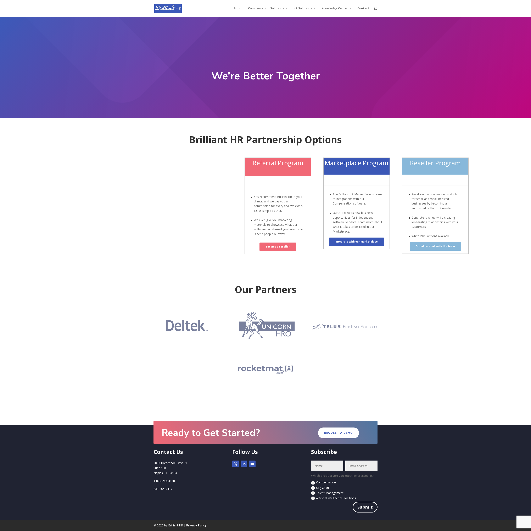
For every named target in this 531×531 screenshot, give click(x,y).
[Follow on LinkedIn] (244, 464)
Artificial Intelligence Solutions (336, 498)
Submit (365, 507)
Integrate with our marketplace (356, 241)
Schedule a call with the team (435, 246)
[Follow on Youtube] (252, 464)
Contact (363, 8)
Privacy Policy (196, 525)
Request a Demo (338, 433)
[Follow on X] (235, 464)
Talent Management (329, 493)
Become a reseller (278, 246)
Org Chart (322, 488)
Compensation (326, 482)
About (238, 8)
